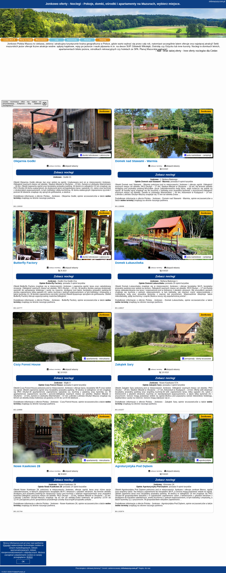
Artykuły (102, 40)
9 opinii (180, 487)
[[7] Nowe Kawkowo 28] (62, 438)
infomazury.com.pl (217, 1)
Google (7, 545)
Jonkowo (104, 111)
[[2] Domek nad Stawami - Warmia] (163, 133)
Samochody (72, 40)
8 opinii (181, 181)
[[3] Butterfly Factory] (62, 235)
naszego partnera (47, 198)
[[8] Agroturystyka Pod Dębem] (163, 438)
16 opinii (177, 283)
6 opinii (75, 385)
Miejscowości (41, 40)
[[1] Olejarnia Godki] (62, 133)
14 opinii (75, 487)
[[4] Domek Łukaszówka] (163, 235)
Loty (56, 40)
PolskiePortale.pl (18, 572)
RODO (30, 557)
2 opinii (173, 385)
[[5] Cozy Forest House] (62, 337)
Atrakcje (87, 40)
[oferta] (81, 155)
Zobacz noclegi (64, 172)
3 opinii (74, 283)
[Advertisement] (113, 75)
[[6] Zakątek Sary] (163, 337)
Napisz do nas (144, 568)
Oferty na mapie (25, 40)
